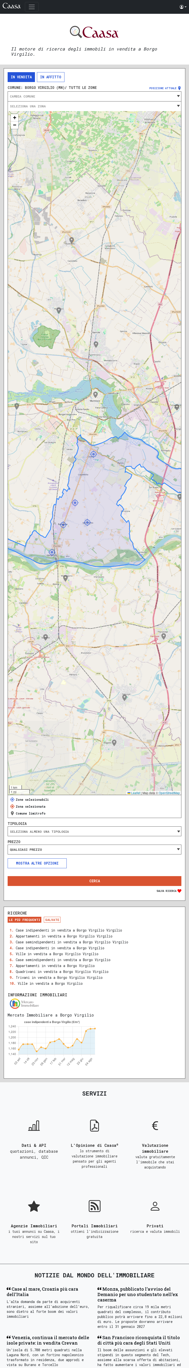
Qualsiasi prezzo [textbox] (26, 849)
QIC (44, 1157)
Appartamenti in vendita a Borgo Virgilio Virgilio (64, 936)
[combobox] (94, 96)
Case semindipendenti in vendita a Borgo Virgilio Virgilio (72, 942)
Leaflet (135, 793)
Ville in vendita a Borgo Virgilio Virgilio (57, 953)
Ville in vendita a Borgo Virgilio (50, 983)
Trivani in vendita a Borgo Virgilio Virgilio (59, 977)
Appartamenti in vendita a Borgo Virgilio (55, 965)
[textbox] (94, 96)
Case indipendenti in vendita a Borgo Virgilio (60, 948)
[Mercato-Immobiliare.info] (94, 1003)
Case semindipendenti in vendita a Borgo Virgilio (63, 959)
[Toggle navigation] (32, 7)
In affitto (50, 77)
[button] (183, 7)
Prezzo (14, 842)
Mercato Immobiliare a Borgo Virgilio (51, 1015)
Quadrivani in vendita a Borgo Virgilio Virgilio (62, 971)
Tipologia (17, 823)
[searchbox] (94, 831)
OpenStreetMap (169, 793)
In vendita (21, 77)
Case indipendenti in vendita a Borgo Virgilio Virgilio (69, 930)
